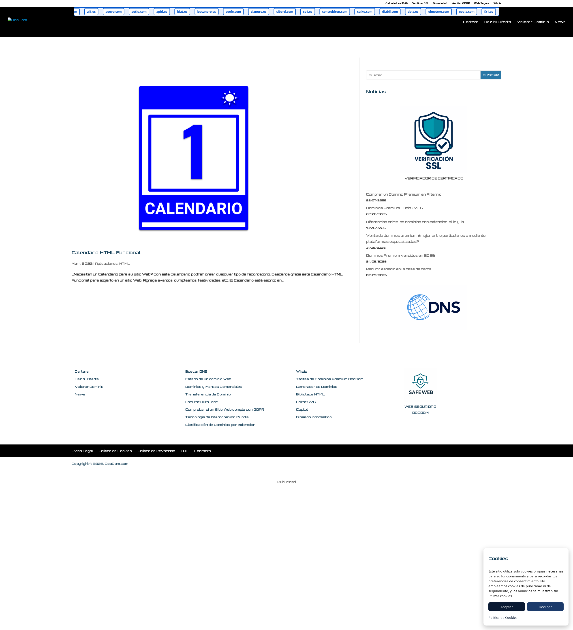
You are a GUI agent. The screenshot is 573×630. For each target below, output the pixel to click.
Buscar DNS (196, 371)
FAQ (184, 451)
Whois (497, 3)
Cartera (471, 22)
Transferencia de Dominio (208, 394)
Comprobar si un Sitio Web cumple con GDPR (224, 409)
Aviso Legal (82, 451)
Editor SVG (306, 402)
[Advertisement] (286, 554)
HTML (124, 263)
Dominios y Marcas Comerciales (213, 387)
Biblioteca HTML (310, 394)
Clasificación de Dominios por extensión (220, 425)
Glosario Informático (314, 417)
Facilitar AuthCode (201, 402)
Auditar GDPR (461, 3)
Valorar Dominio (533, 22)
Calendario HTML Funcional (106, 252)
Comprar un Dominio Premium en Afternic (403, 194)
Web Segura (482, 3)
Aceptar (506, 606)
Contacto (202, 451)
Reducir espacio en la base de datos (398, 269)
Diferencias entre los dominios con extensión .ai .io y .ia (415, 222)
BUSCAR (491, 75)
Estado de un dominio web (208, 379)
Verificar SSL (420, 3)
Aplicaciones (106, 263)
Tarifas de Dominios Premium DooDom (329, 379)
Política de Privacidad (156, 451)
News (560, 22)
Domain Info (440, 3)
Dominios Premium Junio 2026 (394, 208)
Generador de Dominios (316, 387)
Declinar (545, 606)
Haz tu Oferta (497, 22)
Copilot (302, 409)
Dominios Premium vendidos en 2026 (400, 255)
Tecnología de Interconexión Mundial (217, 417)
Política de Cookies (115, 451)
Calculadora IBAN (396, 3)
